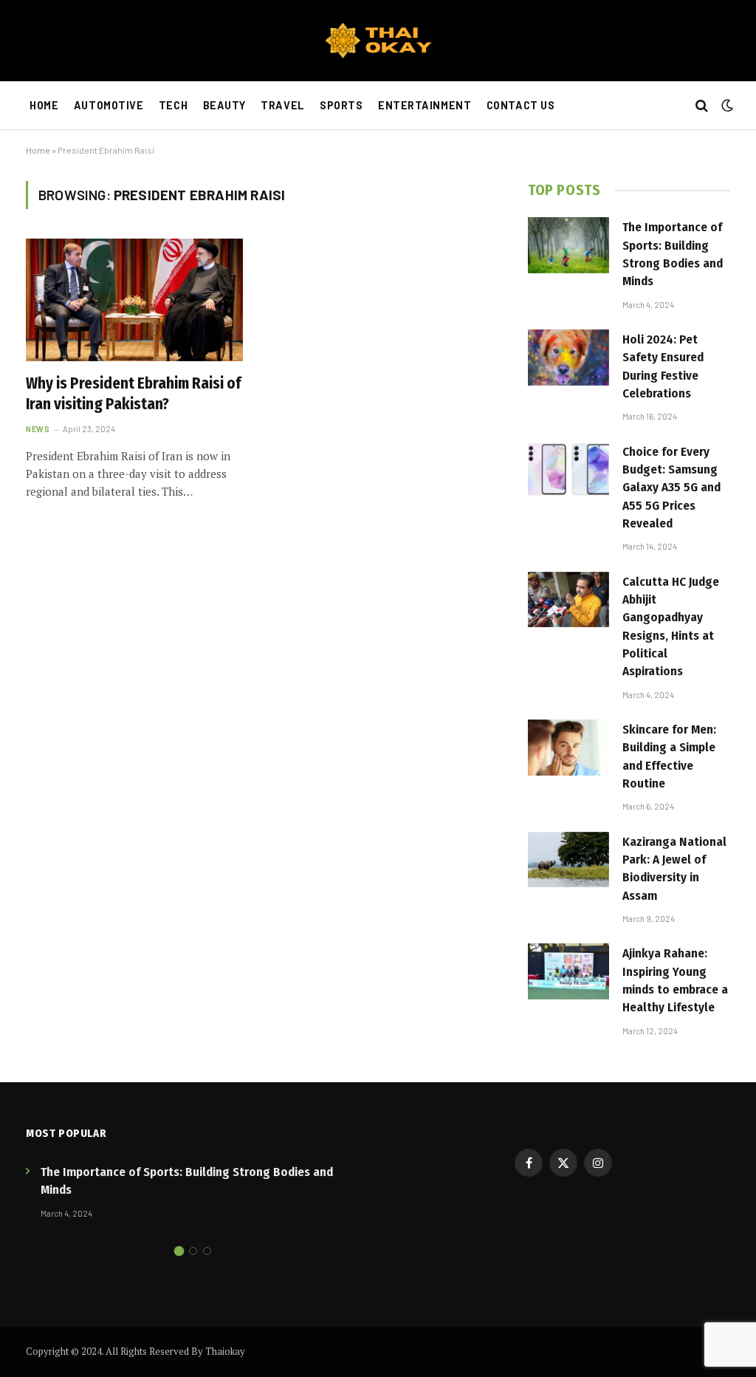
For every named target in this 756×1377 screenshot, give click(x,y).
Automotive (109, 105)
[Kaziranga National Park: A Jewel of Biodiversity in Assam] (568, 860)
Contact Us (521, 105)
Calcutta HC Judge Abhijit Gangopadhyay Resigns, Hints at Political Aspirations (670, 626)
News (37, 429)
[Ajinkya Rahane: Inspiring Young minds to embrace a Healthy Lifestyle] (568, 971)
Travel (282, 105)
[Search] (702, 106)
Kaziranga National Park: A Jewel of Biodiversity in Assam (674, 868)
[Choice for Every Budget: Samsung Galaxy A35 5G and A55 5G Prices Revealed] (568, 470)
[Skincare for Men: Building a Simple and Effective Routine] (568, 748)
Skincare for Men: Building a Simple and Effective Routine (669, 756)
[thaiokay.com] (378, 40)
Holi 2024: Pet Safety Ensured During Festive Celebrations (663, 366)
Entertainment (424, 105)
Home (44, 105)
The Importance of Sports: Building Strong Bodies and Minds (672, 254)
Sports (341, 105)
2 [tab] (193, 1251)
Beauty (224, 105)
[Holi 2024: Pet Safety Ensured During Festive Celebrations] (568, 357)
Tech (173, 105)
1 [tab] (179, 1251)
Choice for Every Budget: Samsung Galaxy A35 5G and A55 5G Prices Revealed (671, 487)
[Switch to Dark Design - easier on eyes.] (726, 105)
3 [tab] (207, 1251)
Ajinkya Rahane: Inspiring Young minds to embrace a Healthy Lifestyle (675, 980)
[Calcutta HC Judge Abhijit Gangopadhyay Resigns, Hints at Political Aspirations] (568, 600)
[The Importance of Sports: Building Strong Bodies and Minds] (568, 245)
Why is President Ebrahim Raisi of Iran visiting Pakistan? (133, 394)
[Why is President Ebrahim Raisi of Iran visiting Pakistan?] (134, 300)
